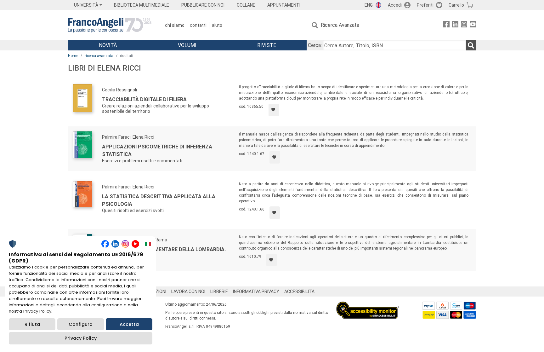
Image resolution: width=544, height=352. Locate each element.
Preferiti (425, 5)
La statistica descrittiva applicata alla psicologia (158, 200)
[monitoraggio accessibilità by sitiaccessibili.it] (367, 305)
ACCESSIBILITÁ (299, 291)
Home (73, 56)
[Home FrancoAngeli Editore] (109, 25)
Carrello (456, 5)
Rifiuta (32, 324)
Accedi (395, 5)
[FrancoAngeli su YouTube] (473, 25)
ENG (369, 5)
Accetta (129, 324)
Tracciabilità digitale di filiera (144, 99)
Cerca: (315, 45)
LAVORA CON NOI (188, 291)
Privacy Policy (81, 338)
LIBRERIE (219, 291)
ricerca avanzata (99, 56)
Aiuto (217, 25)
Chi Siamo (174, 25)
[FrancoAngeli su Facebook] (446, 25)
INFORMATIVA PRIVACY (256, 291)
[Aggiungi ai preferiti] (274, 110)
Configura (81, 324)
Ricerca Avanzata (340, 25)
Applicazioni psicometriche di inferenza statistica (157, 150)
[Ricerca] (471, 45)
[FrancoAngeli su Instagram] (464, 25)
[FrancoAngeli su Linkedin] (455, 25)
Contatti (198, 25)
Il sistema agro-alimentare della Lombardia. (164, 249)
